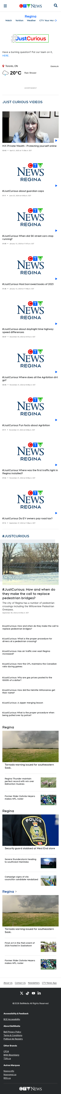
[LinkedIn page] (39, 993)
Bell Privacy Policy (12, 1031)
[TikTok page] (27, 993)
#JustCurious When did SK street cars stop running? (27, 237)
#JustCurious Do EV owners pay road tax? (27, 518)
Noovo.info (9, 1071)
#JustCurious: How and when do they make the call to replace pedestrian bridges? (28, 594)
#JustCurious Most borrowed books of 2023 (27, 284)
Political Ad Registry (13, 1039)
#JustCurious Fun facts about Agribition (26, 425)
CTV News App (49, 983)
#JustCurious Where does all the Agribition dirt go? (30, 379)
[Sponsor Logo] (30, 38)
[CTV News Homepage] (30, 6)
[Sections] (5, 6)
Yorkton (19, 20)
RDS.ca (7, 1078)
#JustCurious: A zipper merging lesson (22, 703)
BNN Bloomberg (11, 1055)
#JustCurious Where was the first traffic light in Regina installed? (30, 472)
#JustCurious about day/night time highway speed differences (27, 331)
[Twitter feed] (21, 993)
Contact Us (20, 983)
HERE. (5, 55)
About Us (8, 983)
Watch (8, 20)
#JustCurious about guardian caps (23, 191)
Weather (31, 20)
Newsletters (34, 983)
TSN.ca (7, 1058)
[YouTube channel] (33, 993)
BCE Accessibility (12, 1019)
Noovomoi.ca (10, 1074)
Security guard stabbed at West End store (30, 848)
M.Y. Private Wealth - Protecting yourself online (29, 146)
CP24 (6, 1051)
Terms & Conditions (13, 1035)
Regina (8, 891)
